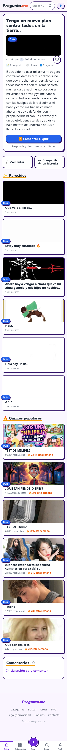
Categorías (17, 709)
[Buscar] (50, 5)
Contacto (54, 715)
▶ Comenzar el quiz (34, 139)
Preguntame (33, 701)
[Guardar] (57, 59)
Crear (43, 709)
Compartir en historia (50, 161)
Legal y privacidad (19, 715)
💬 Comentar (15, 162)
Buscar (32, 709)
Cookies (39, 715)
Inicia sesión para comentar (27, 671)
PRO (54, 709)
